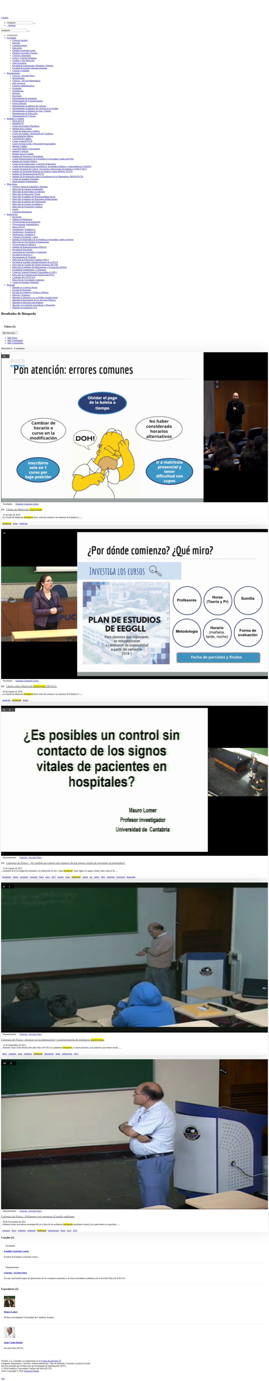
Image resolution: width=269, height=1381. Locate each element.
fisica (41, 877)
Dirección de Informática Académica (28, 191)
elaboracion (67, 1054)
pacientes (24, 877)
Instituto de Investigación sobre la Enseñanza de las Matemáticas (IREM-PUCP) (47, 176)
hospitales (6, 877)
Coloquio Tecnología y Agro (25, 237)
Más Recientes (10, 333)
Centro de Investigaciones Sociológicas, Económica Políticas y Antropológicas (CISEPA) (51, 166)
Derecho (16, 43)
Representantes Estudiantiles (24, 181)
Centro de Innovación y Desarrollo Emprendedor (34, 144)
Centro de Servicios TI (51, 1361)
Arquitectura (17, 91)
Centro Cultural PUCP (22, 141)
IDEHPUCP (18, 123)
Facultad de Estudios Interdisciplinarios (29, 68)
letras (15, 523)
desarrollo (131, 877)
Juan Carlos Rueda (13, 1342)
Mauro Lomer (11, 1312)
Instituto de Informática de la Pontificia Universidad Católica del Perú (43, 239)
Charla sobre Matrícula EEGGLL (31, 686)
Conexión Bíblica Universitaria (26, 149)
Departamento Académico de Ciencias (29, 106)
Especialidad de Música (22, 136)
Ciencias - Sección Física (23, 76)
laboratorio (49, 1054)
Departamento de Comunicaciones (27, 101)
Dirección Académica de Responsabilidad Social (33, 197)
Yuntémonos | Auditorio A (23, 229)
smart (57, 1054)
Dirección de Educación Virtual (26, 194)
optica (96, 877)
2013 (76, 1054)
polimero (28, 1054)
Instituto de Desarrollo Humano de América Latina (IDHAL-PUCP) (42, 171)
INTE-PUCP (18, 121)
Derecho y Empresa (21, 295)
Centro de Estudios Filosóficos (25, 126)
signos (85, 877)
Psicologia (16, 96)
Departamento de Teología (24, 257)
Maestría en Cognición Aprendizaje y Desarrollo (33, 305)
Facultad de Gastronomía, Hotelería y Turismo (32, 65)
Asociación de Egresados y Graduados (29, 252)
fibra (103, 877)
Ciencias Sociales (20, 40)
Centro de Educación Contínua (26, 131)
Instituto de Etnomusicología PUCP (28, 174)
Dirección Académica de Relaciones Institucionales (34, 199)
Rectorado (16, 217)
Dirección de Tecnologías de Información (30, 242)
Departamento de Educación (24, 113)
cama (67, 877)
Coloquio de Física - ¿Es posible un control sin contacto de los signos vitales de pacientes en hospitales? (65, 862)
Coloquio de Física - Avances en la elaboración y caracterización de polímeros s (52, 1039)
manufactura (53, 1230)
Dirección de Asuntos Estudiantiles (27, 189)
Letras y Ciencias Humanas (24, 58)
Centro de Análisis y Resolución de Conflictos (32, 133)
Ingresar (11, 25)
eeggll (25, 700)
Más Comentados (15, 340)
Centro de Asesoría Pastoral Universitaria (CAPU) (34, 272)
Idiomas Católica (19, 146)
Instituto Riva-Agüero (22, 128)
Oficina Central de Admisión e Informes (30, 186)
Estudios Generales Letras (23, 50)
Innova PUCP (18, 227)
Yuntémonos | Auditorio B (23, 232)
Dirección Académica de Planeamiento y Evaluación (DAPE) (39, 267)
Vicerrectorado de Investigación (26, 222)
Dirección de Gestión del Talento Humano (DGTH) (35, 265)
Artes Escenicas (19, 63)
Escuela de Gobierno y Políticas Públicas (30, 292)
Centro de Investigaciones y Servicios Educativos (34, 164)
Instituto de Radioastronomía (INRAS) (29, 247)
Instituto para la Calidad (22, 154)
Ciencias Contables (20, 70)
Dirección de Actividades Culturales (28, 280)
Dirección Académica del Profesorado (29, 202)
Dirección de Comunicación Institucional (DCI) (33, 275)
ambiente (31, 1230)
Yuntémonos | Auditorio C (23, 234)
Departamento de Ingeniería (24, 98)
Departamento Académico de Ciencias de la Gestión (35, 108)
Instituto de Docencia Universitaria (27, 156)
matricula (23, 523)
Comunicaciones (19, 45)
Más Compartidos (15, 343)
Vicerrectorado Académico (24, 244)
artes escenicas (18, 83)
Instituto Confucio (20, 151)
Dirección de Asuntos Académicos (27, 204)
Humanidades (18, 78)
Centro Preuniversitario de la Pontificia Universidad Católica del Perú (43, 159)
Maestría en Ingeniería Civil (24, 307)
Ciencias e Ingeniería (21, 55)
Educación (17, 48)
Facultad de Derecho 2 (22, 255)
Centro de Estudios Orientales (25, 179)
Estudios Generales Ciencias (24, 53)
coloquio (33, 877)
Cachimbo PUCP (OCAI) (23, 277)
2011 (75, 1230)
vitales (15, 877)
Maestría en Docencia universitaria (27, 302)
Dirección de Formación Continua (27, 207)
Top (3, 1378)
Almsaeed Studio (31, 1371)
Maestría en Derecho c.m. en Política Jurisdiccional (34, 297)
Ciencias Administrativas (23, 86)
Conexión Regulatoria (22, 212)
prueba (15, 209)
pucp (47, 877)
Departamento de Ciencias (24, 116)
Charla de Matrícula (24, 509)
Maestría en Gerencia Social (24, 287)
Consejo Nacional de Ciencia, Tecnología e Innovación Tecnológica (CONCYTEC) (49, 169)
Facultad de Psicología (22, 249)
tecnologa (120, 877)
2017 (53, 877)
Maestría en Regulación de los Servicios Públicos (34, 300)
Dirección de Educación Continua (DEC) (30, 260)
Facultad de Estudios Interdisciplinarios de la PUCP (35, 262)
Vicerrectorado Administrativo (25, 224)
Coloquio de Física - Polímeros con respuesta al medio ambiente (38, 1216)
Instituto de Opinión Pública (24, 161)
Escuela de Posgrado (21, 290)
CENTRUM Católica (21, 139)
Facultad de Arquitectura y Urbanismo (29, 270)
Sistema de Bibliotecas (22, 219)
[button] (5, 18)
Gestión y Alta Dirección (23, 60)
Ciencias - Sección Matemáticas (26, 81)
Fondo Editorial (19, 103)
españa (61, 877)
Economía (16, 88)
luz (91, 877)
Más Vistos (12, 338)
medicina (111, 877)
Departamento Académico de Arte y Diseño (31, 111)
